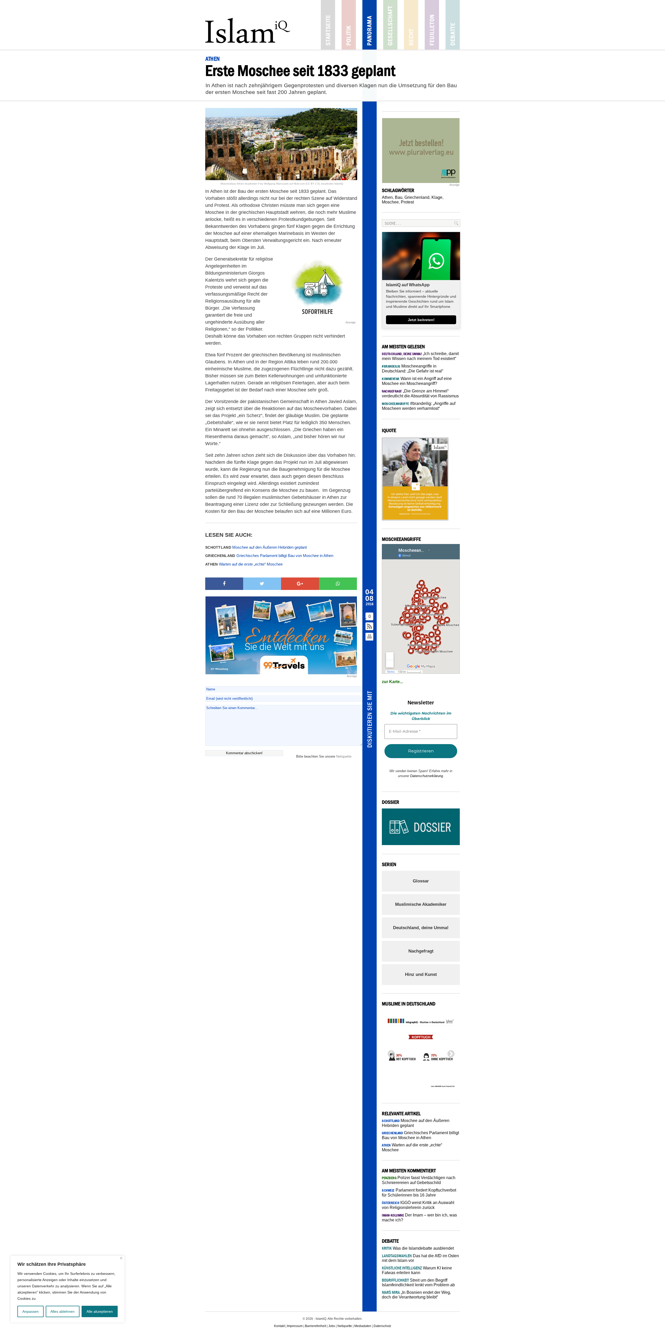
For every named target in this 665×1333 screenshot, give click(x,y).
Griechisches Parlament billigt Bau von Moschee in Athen (269, 555)
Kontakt (279, 1326)
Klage (436, 197)
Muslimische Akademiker (421, 904)
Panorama (369, 25)
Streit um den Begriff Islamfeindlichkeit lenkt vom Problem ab (418, 1282)
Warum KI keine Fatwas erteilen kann (417, 1270)
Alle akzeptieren (100, 1311)
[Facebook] (224, 583)
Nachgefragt (421, 951)
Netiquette (343, 756)
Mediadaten (362, 1326)
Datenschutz (382, 1326)
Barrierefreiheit (315, 1326)
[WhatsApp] (338, 583)
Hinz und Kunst (421, 974)
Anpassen (30, 1311)
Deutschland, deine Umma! (421, 927)
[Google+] (300, 583)
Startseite (328, 25)
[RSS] (369, 626)
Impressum (295, 1326)
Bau (398, 197)
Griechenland (416, 197)
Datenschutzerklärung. (427, 776)
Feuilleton (432, 25)
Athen (387, 197)
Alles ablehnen (62, 1311)
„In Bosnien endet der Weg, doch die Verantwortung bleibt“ (416, 1294)
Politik (349, 25)
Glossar (421, 881)
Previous (389, 1052)
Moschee (390, 202)
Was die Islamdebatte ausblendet (418, 1248)
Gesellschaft (390, 25)
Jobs (331, 1326)
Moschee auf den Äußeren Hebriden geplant (256, 547)
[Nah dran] (121, 1258)
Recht (411, 25)
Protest (407, 202)
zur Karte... (392, 681)
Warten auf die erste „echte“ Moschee (244, 564)
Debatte (452, 25)
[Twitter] (262, 583)
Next (449, 1052)
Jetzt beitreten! (421, 320)
